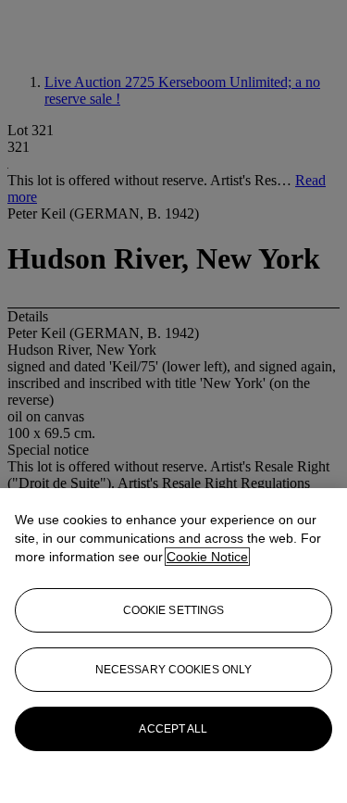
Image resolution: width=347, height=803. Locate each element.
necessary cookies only (174, 669)
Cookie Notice (207, 556)
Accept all (173, 728)
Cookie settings (174, 610)
